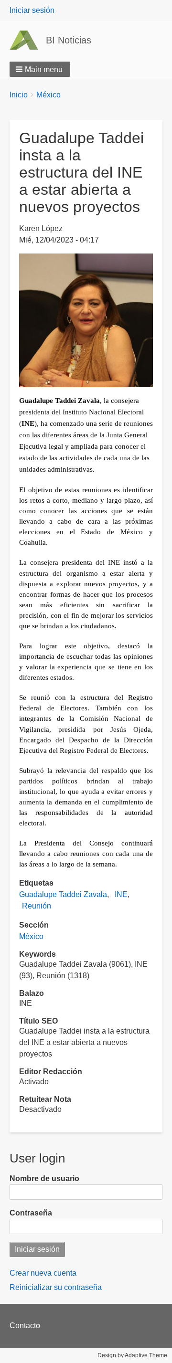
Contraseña (31, 1213)
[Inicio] (28, 40)
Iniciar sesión (32, 10)
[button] (40, 69)
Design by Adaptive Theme (132, 1355)
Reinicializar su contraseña (56, 1287)
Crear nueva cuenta (43, 1273)
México (48, 95)
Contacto (25, 1325)
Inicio (19, 95)
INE (121, 894)
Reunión (36, 906)
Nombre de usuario (44, 1178)
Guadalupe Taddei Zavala (63, 894)
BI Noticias (68, 40)
